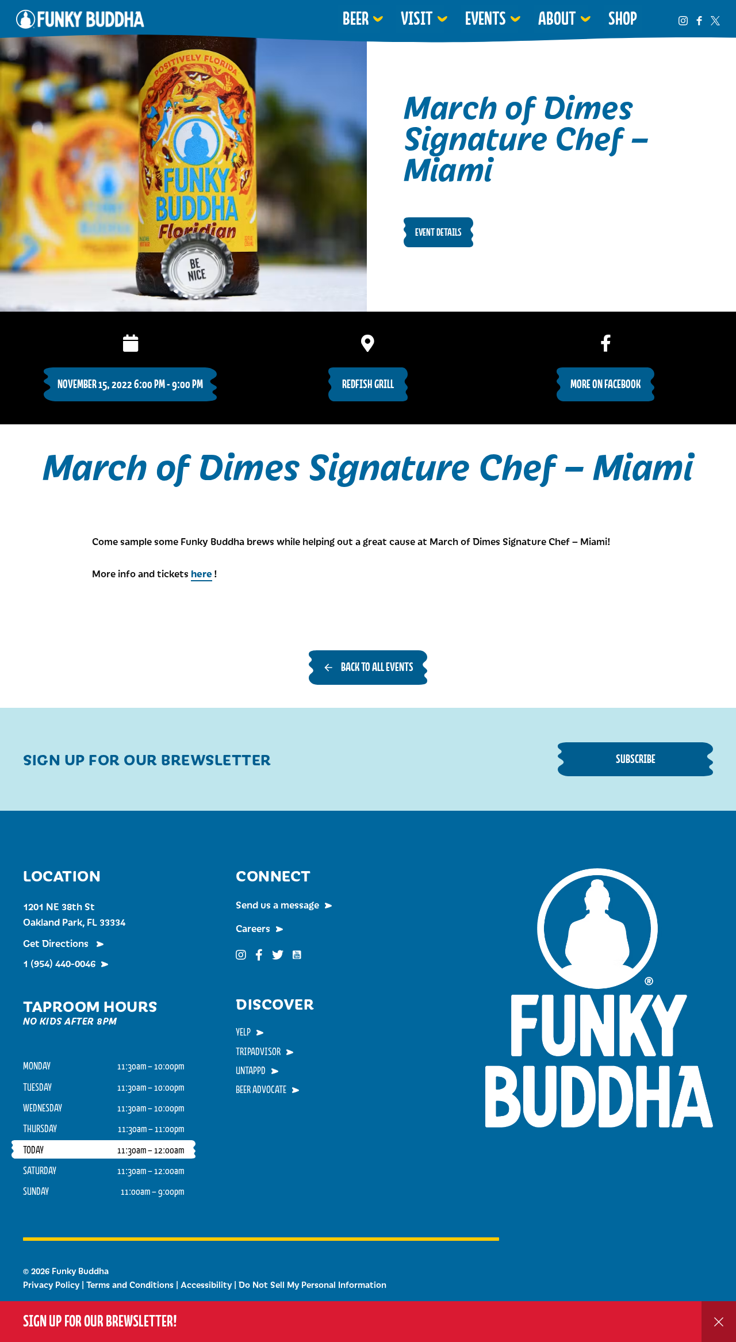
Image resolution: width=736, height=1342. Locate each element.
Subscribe (636, 758)
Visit (417, 18)
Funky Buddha (80, 19)
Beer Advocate (261, 1089)
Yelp (243, 1031)
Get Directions (57, 943)
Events (485, 18)
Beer (356, 18)
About (557, 18)
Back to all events (377, 666)
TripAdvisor (258, 1051)
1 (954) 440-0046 (59, 963)
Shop (622, 18)
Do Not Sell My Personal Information (312, 1284)
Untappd (251, 1070)
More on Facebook (605, 384)
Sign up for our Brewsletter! (100, 1321)
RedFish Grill (368, 384)
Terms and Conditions (130, 1284)
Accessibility (206, 1284)
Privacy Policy (51, 1284)
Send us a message (277, 904)
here (201, 573)
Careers (253, 928)
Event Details (438, 232)
